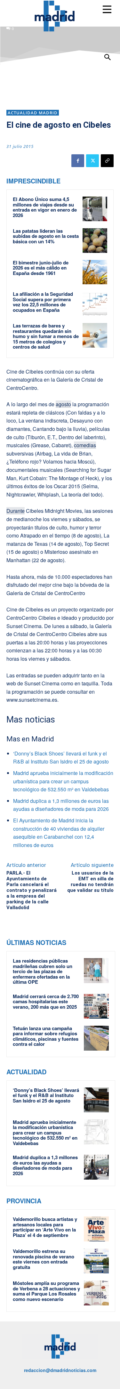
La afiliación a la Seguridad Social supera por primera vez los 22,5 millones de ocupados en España (43, 301)
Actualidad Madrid (33, 113)
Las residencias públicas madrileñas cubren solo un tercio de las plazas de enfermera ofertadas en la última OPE (42, 971)
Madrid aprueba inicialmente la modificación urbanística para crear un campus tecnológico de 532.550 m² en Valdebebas (63, 781)
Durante (15, 510)
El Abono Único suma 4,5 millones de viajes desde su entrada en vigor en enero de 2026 (45, 207)
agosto (63, 404)
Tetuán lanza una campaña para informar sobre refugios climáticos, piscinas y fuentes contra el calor (45, 1036)
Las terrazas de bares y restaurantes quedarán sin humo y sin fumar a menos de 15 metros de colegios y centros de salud (46, 336)
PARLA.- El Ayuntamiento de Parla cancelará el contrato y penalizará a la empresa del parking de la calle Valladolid (31, 890)
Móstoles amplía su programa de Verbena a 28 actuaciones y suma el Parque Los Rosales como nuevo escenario (46, 1291)
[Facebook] (77, 160)
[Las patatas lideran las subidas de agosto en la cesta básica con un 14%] (95, 240)
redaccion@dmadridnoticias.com (60, 1370)
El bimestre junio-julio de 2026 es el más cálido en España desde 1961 (40, 268)
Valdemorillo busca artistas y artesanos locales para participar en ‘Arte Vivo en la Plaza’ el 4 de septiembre (45, 1227)
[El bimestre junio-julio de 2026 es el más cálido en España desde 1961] (95, 272)
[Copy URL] (107, 160)
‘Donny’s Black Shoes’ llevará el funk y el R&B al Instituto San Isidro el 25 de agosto (46, 1095)
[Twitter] (92, 160)
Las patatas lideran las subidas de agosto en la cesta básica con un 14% (46, 236)
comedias (85, 445)
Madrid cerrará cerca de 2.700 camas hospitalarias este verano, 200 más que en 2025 (46, 1001)
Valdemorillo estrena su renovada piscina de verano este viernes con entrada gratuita (43, 1259)
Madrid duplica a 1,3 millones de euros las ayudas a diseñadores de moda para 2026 (45, 1165)
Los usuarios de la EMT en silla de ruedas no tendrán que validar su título (90, 881)
